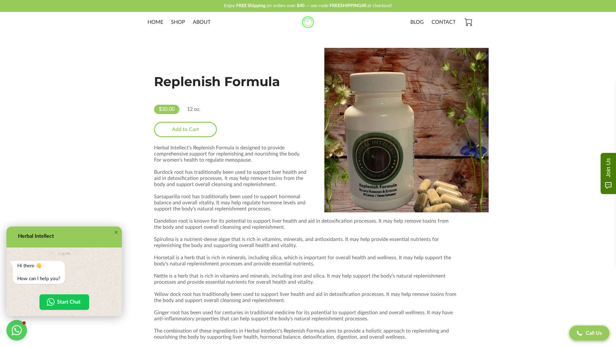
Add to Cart (185, 129)
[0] (468, 22)
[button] (116, 232)
